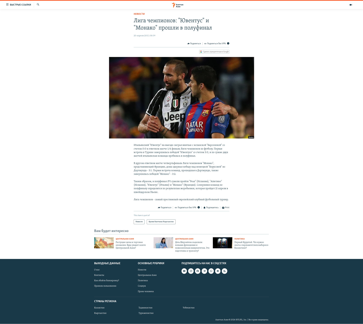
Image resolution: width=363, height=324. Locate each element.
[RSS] (224, 271)
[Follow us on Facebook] (197, 271)
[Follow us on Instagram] (191, 271)
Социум (142, 286)
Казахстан (99, 308)
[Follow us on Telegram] (204, 271)
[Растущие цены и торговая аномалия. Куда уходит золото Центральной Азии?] (104, 242)
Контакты (99, 275)
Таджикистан (145, 308)
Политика (239, 239)
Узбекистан (189, 308)
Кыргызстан (100, 313)
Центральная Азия (125, 239)
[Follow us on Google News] (217, 271)
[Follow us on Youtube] (184, 271)
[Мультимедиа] (351, 5)
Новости (139, 14)
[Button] (194, 43)
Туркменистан (146, 313)
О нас (97, 270)
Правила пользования (105, 286)
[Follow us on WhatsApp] (211, 271)
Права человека (146, 291)
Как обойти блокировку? (106, 281)
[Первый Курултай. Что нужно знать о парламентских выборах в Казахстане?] (222, 242)
